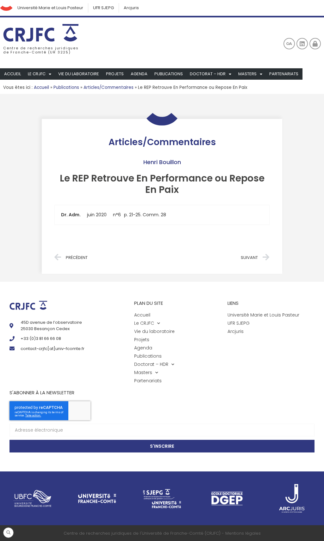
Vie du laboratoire (78, 74)
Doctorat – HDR (208, 74)
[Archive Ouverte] (289, 43)
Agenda (139, 74)
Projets (115, 74)
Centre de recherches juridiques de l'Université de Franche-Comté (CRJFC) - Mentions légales (162, 533)
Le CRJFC (37, 74)
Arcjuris (131, 8)
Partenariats (283, 74)
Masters (247, 74)
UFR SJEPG (103, 8)
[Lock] (315, 43)
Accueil (12, 74)
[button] (8, 532)
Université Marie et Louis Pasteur (50, 8)
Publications (168, 74)
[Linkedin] (302, 43)
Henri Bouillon (162, 162)
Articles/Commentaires (109, 87)
